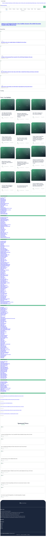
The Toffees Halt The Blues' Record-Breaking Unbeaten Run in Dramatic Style (7, 114)
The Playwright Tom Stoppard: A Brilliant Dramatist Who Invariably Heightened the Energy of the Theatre (12, 406)
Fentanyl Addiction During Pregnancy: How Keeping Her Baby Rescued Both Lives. (38, 184)
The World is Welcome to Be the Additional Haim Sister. (9, 458)
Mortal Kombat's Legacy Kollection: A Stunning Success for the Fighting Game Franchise (23, 164)
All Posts (1, 523)
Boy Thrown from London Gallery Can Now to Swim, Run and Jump (22, 139)
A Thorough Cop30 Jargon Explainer (5, 511)
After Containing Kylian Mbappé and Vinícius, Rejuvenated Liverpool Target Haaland (9, 399)
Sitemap (28, 534)
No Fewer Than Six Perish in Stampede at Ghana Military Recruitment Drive (7, 186)
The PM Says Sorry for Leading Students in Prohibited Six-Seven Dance (13, 42)
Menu (24, 10)
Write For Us (18, 534)
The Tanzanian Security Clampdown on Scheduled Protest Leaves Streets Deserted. (12, 512)
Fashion (1, 527)
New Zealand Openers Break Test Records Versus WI (22, 186)
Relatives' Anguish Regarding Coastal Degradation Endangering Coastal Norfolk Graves (12, 517)
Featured (1, 528)
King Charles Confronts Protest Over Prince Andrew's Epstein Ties (7, 162)
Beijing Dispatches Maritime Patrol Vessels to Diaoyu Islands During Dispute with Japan (12, 516)
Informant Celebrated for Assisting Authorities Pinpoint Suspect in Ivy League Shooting (22, 115)
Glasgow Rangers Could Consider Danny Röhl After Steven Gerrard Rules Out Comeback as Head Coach (7, 138)
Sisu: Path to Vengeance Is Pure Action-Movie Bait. (37, 114)
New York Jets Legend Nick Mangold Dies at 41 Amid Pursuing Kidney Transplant (9, 413)
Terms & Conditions (24, 534)
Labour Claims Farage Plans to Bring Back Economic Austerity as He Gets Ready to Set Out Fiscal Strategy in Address (38, 138)
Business (1, 524)
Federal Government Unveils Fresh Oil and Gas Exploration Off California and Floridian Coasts (38, 161)
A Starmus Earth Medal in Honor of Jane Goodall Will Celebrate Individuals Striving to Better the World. (16, 434)
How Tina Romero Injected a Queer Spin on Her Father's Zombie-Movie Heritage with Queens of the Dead (19, 71)
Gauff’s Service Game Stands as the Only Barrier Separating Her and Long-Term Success (16, 86)
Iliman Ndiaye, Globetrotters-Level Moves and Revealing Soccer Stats (10, 513)
